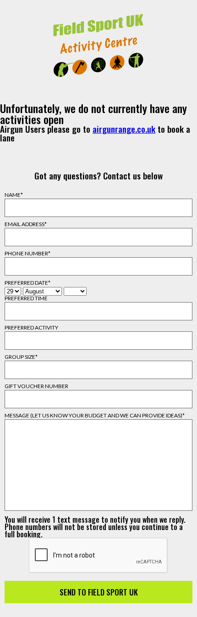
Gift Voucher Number (36, 386)
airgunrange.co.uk (124, 128)
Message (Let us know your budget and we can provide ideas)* (95, 415)
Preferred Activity (31, 327)
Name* (14, 195)
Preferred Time (26, 298)
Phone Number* (27, 253)
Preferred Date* (27, 283)
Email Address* (26, 224)
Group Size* (21, 357)
